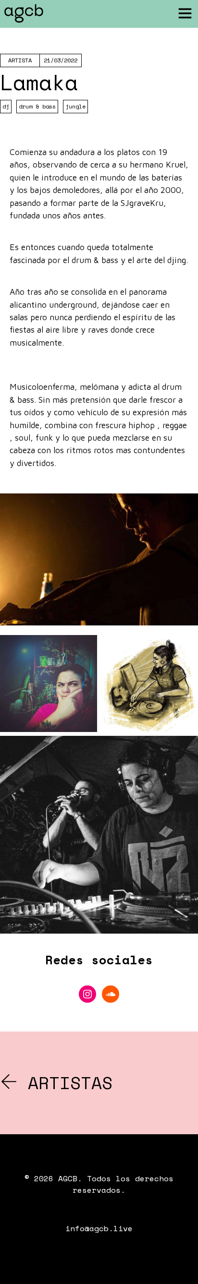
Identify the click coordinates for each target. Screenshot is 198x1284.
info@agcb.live (99, 1228)
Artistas (64, 1082)
